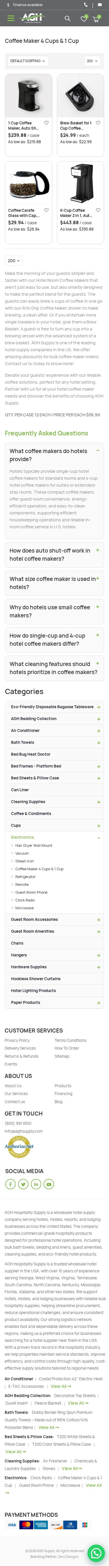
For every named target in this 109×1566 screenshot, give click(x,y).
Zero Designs (68, 1556)
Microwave (24, 908)
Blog (58, 1101)
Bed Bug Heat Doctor (30, 754)
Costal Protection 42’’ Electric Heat (71, 1378)
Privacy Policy (17, 1040)
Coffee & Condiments (31, 813)
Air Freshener (55, 1461)
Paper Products (25, 1002)
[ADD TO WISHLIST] (46, 122)
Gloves (49, 1468)
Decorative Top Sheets (75, 1395)
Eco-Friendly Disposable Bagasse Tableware (52, 706)
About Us (13, 1085)
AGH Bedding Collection (33, 718)
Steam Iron (24, 861)
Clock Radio (25, 900)
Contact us (15, 1101)
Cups (16, 825)
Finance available (27, 5)
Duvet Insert (17, 1403)
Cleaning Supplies (28, 801)
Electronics (22, 837)
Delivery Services (20, 1048)
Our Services (16, 1093)
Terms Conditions (70, 1040)
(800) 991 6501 (18, 1123)
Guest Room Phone (31, 892)
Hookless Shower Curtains (35, 978)
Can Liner (20, 789)
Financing (63, 1093)
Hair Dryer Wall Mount (33, 845)
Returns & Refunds (21, 1056)
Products (63, 1085)
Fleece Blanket (48, 1403)
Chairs (17, 943)
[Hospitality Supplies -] (32, 18)
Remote (21, 884)
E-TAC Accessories (26, 1386)
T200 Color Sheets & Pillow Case (61, 1444)
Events (11, 1064)
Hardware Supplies (29, 966)
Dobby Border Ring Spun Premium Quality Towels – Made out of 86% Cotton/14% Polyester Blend (48, 1420)
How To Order (67, 1048)
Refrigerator (25, 876)
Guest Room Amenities (32, 931)
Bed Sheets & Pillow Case (35, 778)
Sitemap (62, 1056)
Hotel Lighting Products (33, 990)
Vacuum (22, 853)
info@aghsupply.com (23, 1131)
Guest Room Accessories (34, 919)
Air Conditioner (25, 730)
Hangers (19, 955)
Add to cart (42, 83)
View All (59, 1386)
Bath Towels (22, 742)
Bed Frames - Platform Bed (36, 766)
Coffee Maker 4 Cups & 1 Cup (39, 868)
